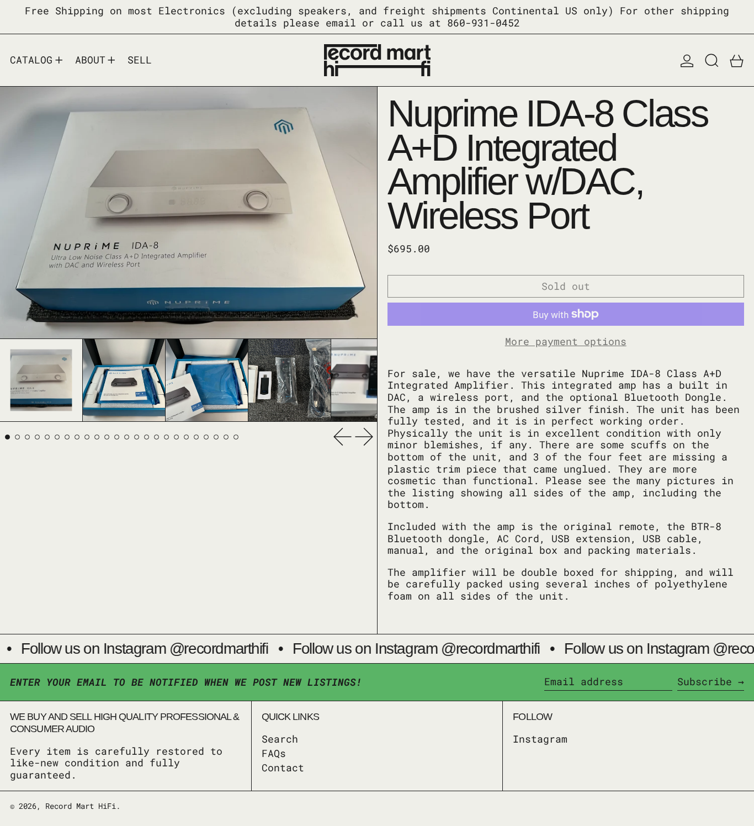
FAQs (274, 753)
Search (280, 738)
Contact (283, 767)
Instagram (540, 739)
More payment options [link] (565, 342)
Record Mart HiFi (80, 806)
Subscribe (704, 681)
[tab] (7, 436)
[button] (711, 60)
